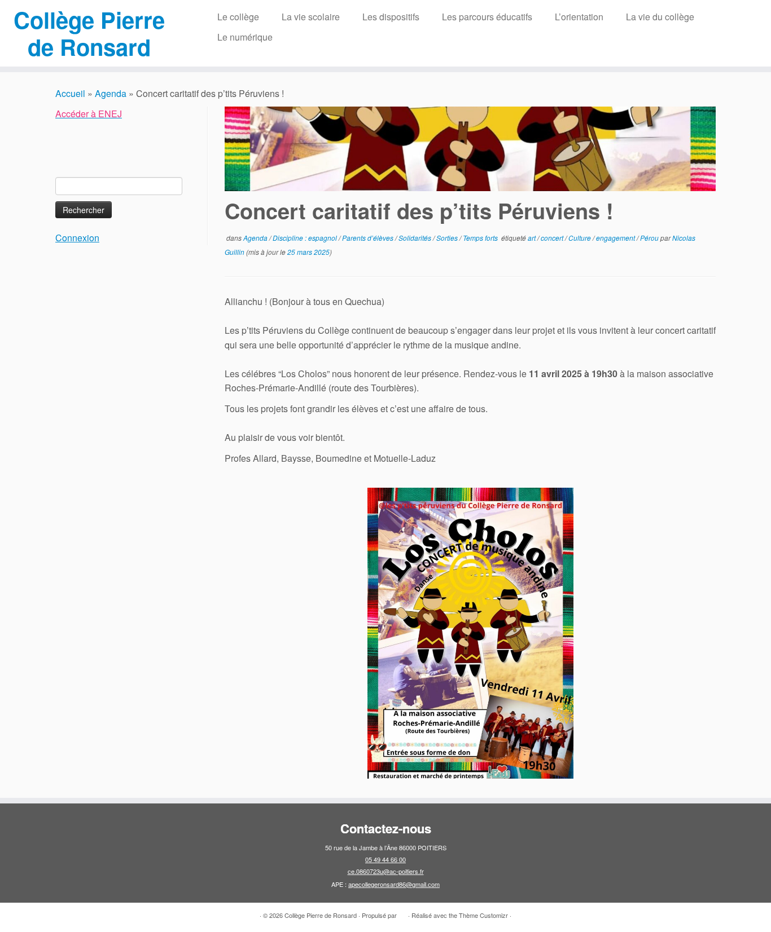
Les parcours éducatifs (487, 16)
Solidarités (415, 237)
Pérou (650, 237)
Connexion (77, 237)
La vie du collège (660, 16)
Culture (580, 237)
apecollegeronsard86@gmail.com (394, 884)
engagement (616, 237)
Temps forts (481, 237)
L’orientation (579, 16)
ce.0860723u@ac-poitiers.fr (386, 871)
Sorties (447, 237)
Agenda (110, 93)
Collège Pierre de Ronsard (89, 33)
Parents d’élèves (368, 237)
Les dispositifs (390, 16)
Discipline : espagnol (306, 237)
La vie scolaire (311, 16)
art (532, 237)
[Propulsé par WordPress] (402, 913)
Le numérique (245, 36)
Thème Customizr (483, 915)
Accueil (70, 93)
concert (553, 237)
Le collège (238, 16)
